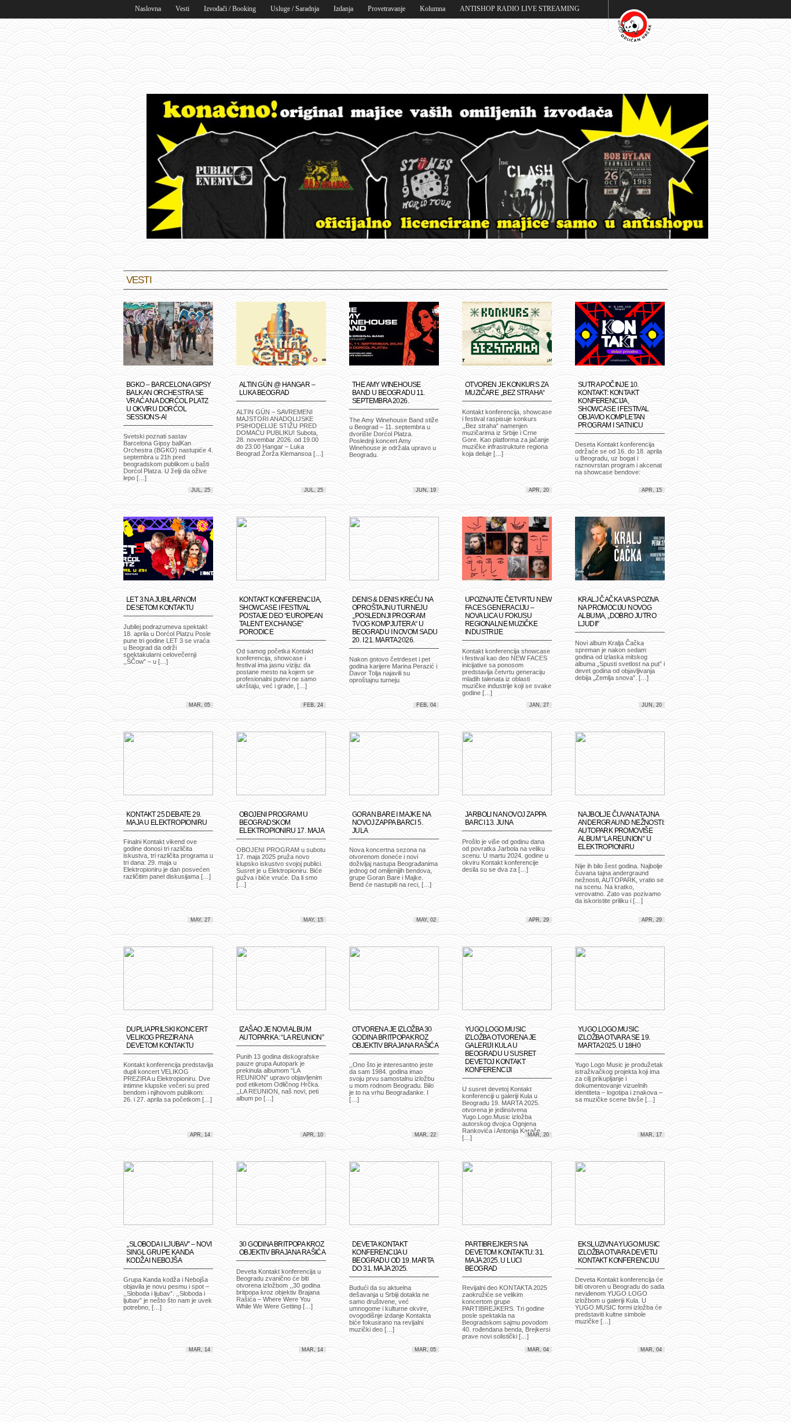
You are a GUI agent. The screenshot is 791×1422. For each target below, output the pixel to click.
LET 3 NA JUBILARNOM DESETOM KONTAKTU (161, 603)
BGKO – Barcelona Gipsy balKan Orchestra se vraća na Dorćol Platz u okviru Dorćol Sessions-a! (168, 401)
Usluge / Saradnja (294, 9)
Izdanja (343, 9)
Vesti (182, 9)
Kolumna (432, 9)
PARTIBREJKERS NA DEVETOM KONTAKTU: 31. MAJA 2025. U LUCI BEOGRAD (504, 1256)
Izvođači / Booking (230, 9)
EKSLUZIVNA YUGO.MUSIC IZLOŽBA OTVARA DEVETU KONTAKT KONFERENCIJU (619, 1252)
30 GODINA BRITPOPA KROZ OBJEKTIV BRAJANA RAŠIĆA (282, 1248)
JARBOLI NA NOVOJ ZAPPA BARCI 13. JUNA (505, 818)
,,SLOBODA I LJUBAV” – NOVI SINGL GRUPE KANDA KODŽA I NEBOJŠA (168, 1252)
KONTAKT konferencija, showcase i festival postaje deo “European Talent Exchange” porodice (281, 615)
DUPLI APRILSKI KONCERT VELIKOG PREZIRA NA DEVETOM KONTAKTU (167, 1037)
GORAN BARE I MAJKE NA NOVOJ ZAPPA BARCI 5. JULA (391, 822)
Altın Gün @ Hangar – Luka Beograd (277, 389)
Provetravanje (386, 9)
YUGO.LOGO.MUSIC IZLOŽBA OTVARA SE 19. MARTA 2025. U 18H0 (614, 1037)
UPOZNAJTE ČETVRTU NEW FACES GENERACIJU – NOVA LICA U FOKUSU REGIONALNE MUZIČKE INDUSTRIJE (508, 615)
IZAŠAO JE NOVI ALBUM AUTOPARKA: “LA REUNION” (281, 1033)
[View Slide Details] (427, 236)
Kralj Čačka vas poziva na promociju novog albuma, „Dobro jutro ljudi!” (618, 611)
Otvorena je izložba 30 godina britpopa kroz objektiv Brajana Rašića (395, 1037)
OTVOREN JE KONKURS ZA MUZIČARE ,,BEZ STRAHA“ (506, 389)
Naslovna (148, 9)
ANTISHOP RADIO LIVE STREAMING (520, 9)
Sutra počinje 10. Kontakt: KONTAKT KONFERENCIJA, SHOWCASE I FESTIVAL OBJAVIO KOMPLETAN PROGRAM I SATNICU (613, 405)
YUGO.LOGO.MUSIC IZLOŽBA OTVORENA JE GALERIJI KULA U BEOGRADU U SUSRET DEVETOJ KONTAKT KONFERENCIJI (500, 1049)
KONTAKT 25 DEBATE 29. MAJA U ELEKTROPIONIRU (166, 818)
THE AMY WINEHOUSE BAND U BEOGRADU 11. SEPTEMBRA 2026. (388, 393)
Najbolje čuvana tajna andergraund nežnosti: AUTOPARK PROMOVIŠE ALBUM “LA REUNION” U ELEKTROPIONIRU (621, 830)
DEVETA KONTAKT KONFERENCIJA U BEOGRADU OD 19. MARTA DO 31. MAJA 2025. (392, 1256)
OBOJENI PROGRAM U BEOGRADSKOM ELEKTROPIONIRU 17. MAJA (281, 822)
